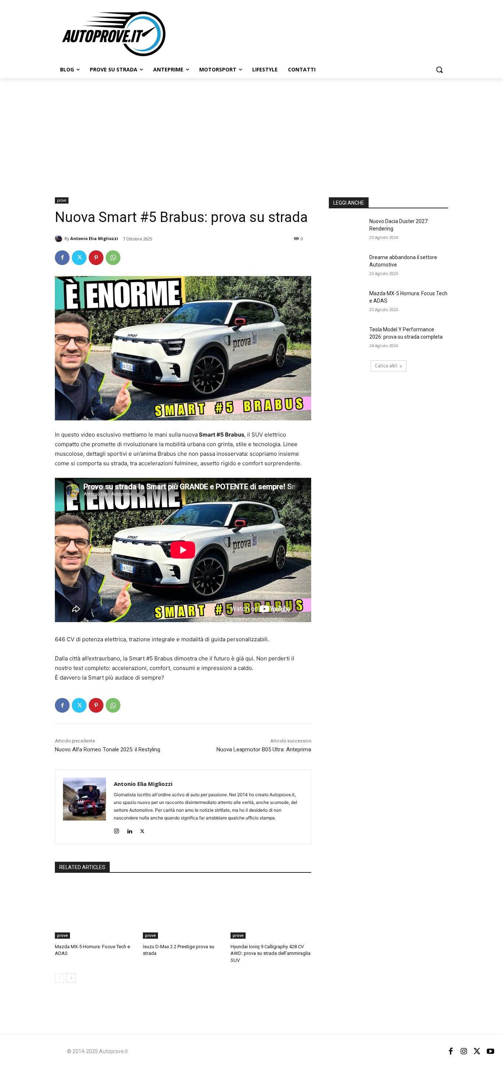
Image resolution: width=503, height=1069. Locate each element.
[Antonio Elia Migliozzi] (59, 238)
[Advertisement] (251, 133)
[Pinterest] (96, 257)
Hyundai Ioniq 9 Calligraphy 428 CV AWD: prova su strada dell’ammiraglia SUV (270, 953)
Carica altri (386, 366)
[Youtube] (490, 1051)
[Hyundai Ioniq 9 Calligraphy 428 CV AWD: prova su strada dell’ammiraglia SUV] (271, 910)
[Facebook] (62, 257)
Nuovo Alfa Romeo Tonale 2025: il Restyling (107, 749)
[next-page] (71, 978)
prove (61, 200)
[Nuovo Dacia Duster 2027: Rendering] (347, 230)
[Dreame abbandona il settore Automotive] (347, 266)
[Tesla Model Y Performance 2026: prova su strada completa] (347, 338)
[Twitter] (79, 257)
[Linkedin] (129, 829)
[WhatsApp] (113, 257)
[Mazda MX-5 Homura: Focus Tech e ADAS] (95, 910)
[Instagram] (116, 829)
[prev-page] (59, 978)
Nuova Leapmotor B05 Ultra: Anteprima (264, 749)
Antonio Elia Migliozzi (94, 238)
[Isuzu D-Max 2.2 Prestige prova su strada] (183, 910)
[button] (439, 69)
